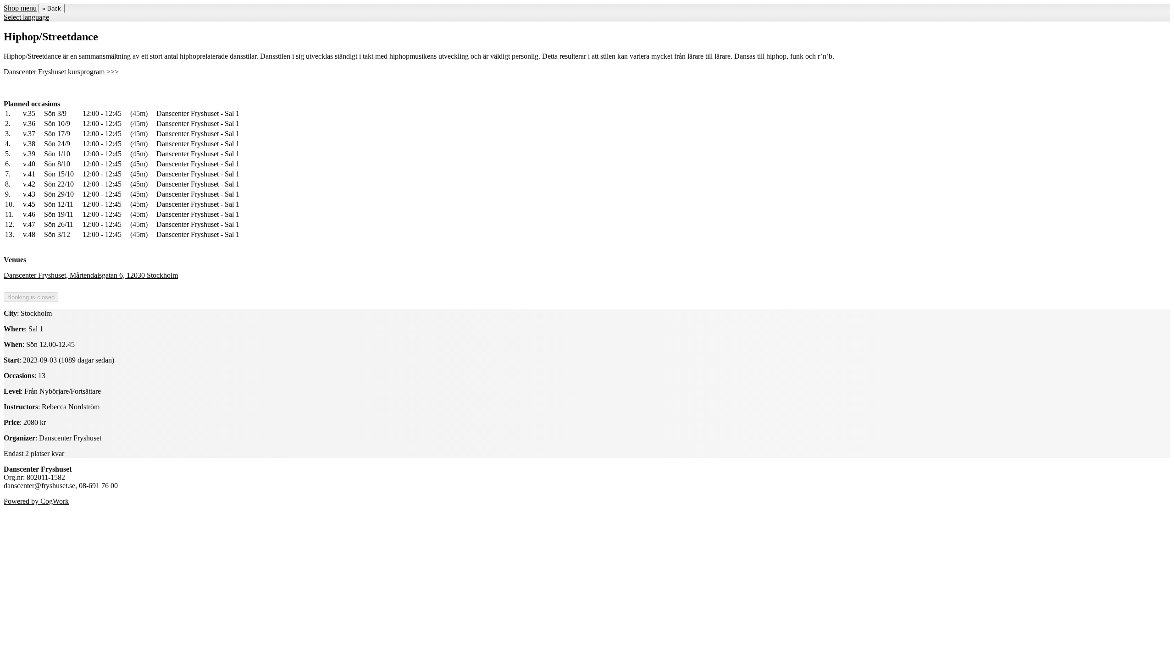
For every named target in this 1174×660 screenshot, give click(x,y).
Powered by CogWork (36, 501)
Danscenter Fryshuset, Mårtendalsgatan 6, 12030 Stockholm (91, 275)
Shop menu (20, 8)
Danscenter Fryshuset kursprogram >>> (61, 72)
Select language (26, 17)
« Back (51, 8)
